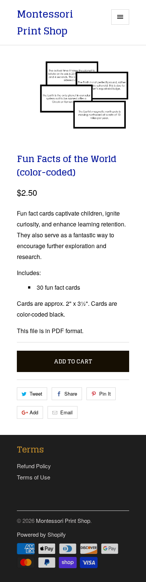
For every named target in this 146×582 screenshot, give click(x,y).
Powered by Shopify (41, 534)
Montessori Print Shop (45, 23)
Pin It (105, 393)
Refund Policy (34, 466)
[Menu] (120, 17)
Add (34, 412)
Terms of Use (33, 477)
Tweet (36, 393)
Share (70, 393)
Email (66, 412)
